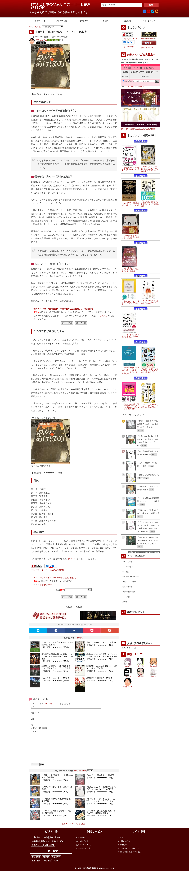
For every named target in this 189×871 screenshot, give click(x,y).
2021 (156, 39)
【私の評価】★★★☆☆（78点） (56, 780)
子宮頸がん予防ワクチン (131, 577)
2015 (148, 129)
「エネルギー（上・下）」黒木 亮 (55, 678)
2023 (148, 39)
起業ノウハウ (37, 845)
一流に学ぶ (36, 837)
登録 (125, 81)
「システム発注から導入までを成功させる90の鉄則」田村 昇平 (130, 336)
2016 (143, 129)
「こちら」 (103, 315)
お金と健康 (36, 857)
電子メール (35, 713)
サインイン (49, 703)
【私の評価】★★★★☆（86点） (56, 661)
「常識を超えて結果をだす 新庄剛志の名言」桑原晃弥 (57, 776)
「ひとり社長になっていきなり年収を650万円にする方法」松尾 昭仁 (130, 269)
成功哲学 (35, 841)
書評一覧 (38, 27)
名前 (32, 706)
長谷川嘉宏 (153, 666)
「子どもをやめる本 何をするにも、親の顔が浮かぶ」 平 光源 (150, 302)
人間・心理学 (49, 845)
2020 (138, 129)
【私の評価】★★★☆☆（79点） (100, 659)
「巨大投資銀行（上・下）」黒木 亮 (101, 642)
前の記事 (69, 607)
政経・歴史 (36, 861)
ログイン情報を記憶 (39, 728)
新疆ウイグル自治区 (129, 582)
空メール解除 (81, 323)
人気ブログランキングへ (130, 39)
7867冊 (38, 8)
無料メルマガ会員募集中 (141, 54)
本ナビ (31, 27)
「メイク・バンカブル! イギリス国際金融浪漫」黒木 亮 (57, 643)
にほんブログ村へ (128, 47)
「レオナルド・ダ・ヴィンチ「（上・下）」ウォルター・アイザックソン (101, 800)
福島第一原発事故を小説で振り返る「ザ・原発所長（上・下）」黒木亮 (56, 667)
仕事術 (45, 837)
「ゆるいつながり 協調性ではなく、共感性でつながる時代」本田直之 (101, 788)
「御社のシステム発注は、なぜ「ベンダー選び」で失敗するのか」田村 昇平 (149, 169)
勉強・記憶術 (55, 837)
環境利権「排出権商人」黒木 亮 (99, 678)
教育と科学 (56, 857)
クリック (72, 558)
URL (32, 719)
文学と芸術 (47, 861)
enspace (128, 676)
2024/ (123, 129)
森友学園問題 (127, 587)
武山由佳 (140, 666)
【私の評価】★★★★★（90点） (56, 647)
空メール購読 (67, 323)
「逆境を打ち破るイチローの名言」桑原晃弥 (57, 788)
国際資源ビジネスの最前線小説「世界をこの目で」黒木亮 (101, 667)
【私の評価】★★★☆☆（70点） (100, 778)
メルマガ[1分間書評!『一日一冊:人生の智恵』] (55, 577)
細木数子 (126, 602)
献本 (121, 837)
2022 (152, 39)
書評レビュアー (136, 654)
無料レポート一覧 (147, 47)
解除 (131, 81)
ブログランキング (39, 569)
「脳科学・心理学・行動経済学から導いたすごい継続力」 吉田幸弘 (149, 370)
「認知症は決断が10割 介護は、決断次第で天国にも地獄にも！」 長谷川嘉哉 (150, 204)
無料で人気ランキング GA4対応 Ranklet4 (143, 552)
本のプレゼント (82, 841)
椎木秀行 (140, 676)
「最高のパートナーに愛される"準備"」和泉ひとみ (130, 303)
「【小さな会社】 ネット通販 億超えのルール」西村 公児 (130, 169)
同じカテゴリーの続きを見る (74, 824)
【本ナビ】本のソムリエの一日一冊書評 (61, 4)
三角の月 (153, 676)
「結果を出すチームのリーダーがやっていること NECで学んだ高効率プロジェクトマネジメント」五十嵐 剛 (130, 370)
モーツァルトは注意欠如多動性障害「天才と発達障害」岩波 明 (100, 812)
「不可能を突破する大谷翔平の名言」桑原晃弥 (57, 800)
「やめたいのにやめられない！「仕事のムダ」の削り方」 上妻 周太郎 (149, 406)
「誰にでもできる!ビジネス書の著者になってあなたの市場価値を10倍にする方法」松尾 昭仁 (130, 406)
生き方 (55, 861)
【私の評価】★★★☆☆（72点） (100, 680)
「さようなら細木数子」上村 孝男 (100, 775)
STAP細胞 (126, 597)
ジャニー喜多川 (128, 567)
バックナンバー (45, 584)
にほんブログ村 (57, 569)
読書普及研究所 (92, 868)
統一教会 (126, 572)
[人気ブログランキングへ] (36, 566)
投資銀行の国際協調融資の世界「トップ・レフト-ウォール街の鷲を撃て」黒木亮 (57, 656)
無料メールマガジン (84, 845)
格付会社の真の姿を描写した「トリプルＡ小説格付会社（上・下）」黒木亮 (101, 655)
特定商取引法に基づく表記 (130, 852)
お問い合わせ (125, 841)
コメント (34, 731)
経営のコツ (45, 841)
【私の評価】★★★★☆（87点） (56, 671)
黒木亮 (80, 638)
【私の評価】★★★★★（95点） (56, 680)
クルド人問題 (127, 562)
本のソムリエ (41, 40)
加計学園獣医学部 (129, 592)
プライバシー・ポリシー (129, 848)
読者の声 (141, 86)
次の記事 (79, 607)
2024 (143, 39)
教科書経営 (80, 837)
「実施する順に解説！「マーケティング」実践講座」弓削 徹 (130, 237)
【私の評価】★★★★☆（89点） (100, 645)
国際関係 (46, 857)
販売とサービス (58, 841)
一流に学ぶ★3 (80, 770)
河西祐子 (128, 666)
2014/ (153, 129)
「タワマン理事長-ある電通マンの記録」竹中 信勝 (56, 812)
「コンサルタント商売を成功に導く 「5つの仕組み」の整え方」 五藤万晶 (130, 203)
